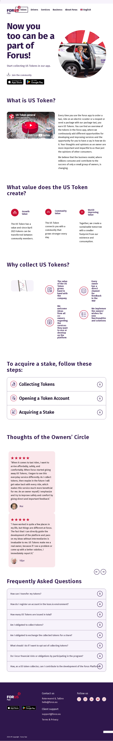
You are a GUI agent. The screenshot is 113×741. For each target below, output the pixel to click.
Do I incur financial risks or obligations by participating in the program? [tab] (46, 656)
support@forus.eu (51, 714)
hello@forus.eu (49, 702)
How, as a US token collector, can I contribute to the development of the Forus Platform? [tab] (55, 666)
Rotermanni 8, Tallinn (53, 698)
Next (103, 572)
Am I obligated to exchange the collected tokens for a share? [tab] (41, 635)
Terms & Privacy (50, 719)
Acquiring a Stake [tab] (36, 412)
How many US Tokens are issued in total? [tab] (31, 614)
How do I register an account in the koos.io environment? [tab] (39, 604)
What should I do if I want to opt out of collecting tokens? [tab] (39, 645)
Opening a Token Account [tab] (44, 398)
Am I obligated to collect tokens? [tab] (26, 625)
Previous (96, 572)
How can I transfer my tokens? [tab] (25, 593)
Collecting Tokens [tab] (37, 384)
